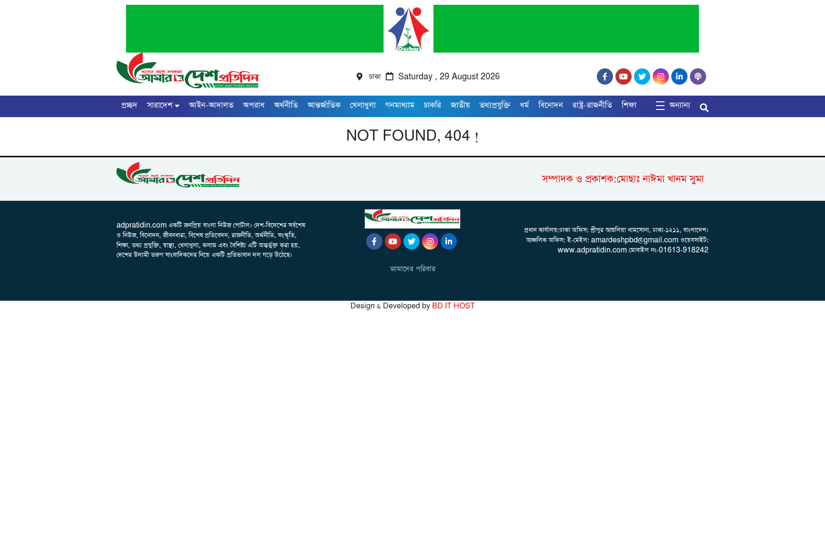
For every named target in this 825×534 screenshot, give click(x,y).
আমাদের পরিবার (412, 269)
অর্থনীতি (286, 105)
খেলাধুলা (363, 105)
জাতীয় (460, 105)
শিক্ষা (629, 105)
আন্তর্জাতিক (323, 105)
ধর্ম (524, 105)
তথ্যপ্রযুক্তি (494, 105)
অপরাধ (253, 105)
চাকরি (432, 105)
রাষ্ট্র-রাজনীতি (592, 105)
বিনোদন (551, 105)
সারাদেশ (159, 105)
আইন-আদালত (211, 105)
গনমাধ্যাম (399, 105)
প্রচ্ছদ (129, 105)
